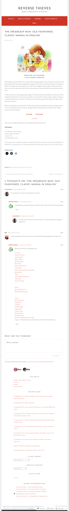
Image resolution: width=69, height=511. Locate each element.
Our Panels (37, 19)
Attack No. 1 (18, 302)
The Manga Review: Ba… (22, 491)
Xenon (17, 287)
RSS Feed (29, 114)
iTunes (29, 380)
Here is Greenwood (20, 266)
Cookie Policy (31, 508)
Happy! (17, 320)
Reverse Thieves (34, 8)
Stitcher (24, 380)
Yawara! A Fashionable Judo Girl (24, 317)
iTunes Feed (39, 114)
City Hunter (18, 279)
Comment (56, 355)
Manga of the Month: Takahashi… (38, 491)
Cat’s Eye (17, 304)
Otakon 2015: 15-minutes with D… (40, 496)
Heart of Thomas (20, 255)
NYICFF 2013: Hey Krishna (56, 174)
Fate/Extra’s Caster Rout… (30, 494)
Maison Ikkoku (19, 259)
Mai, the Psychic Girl (20, 289)
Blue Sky (16, 384)
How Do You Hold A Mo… (22, 496)
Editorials (12, 167)
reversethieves (13, 201)
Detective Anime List (51, 19)
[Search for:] (34, 478)
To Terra (17, 253)
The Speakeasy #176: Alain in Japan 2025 (24, 403)
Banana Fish (18, 272)
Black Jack (18, 263)
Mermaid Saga (19, 261)
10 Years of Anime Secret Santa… (38, 489)
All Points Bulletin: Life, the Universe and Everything (19, 174)
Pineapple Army (19, 315)
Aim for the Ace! (19, 300)
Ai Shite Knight (19, 307)
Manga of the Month (24, 19)
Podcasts (11, 19)
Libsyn (19, 380)
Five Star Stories (19, 281)
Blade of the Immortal (21, 292)
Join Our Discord (18, 386)
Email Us (16, 382)
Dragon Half (18, 309)
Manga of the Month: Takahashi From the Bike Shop (27, 446)
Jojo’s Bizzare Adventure (22, 276)
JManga (25, 108)
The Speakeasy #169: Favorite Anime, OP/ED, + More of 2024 (29, 450)
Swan (16, 274)
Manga (17, 167)
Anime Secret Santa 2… (22, 487)
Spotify (15, 380)
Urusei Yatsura (19, 257)
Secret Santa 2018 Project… (37, 487)
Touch (17, 298)
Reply (62, 189)
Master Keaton (19, 313)
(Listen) (34, 118)
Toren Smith (8, 108)
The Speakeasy (28, 167)
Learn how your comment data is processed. (40, 362)
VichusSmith (8, 189)
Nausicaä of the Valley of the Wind (24, 270)
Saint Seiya (18, 268)
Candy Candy (18, 311)
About (34, 23)
